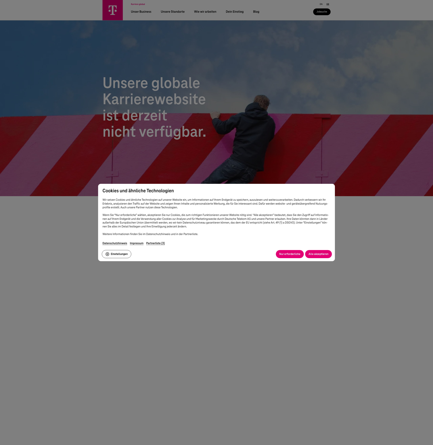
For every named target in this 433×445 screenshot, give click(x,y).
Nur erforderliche (289, 254)
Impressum (137, 243)
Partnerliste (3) (155, 243)
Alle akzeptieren (318, 254)
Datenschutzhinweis (114, 243)
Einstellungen (119, 254)
